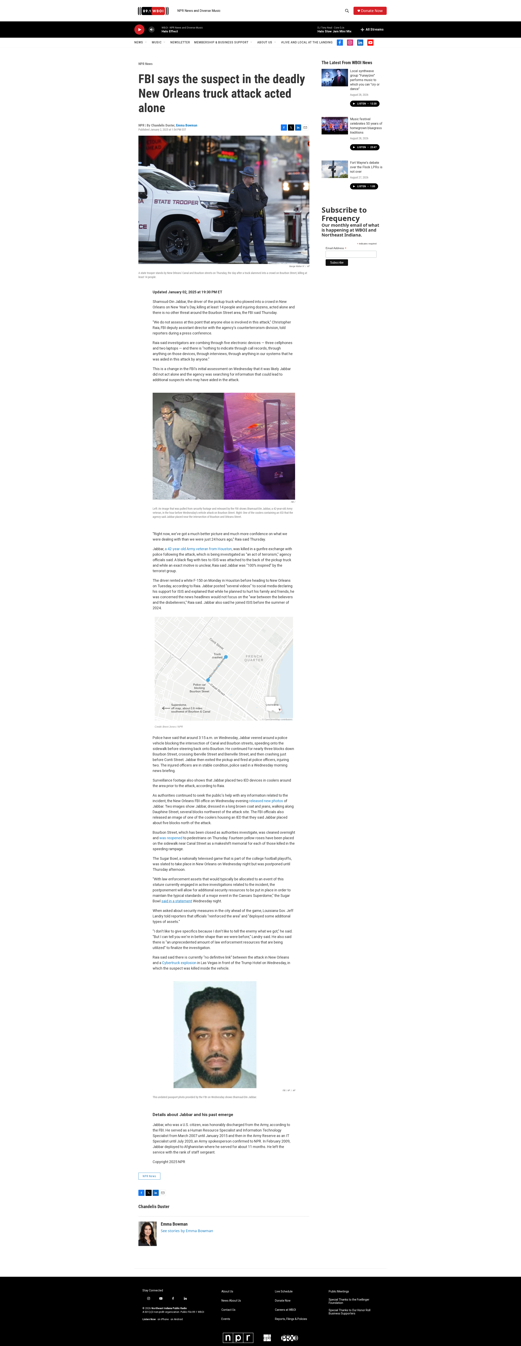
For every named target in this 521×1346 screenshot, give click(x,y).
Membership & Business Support (221, 42)
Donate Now (372, 11)
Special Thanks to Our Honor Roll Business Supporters (349, 1312)
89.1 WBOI (198, 1312)
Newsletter (180, 42)
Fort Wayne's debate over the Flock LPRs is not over (366, 167)
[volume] (151, 29)
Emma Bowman (186, 125)
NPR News (145, 64)
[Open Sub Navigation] (146, 42)
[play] (139, 29)
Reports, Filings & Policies (291, 1319)
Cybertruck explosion (179, 963)
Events (225, 1319)
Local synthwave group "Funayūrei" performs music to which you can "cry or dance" (365, 80)
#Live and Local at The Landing (307, 42)
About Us (264, 42)
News (138, 42)
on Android (177, 1319)
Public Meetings (339, 1291)
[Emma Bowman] (147, 1234)
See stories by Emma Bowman (187, 1230)
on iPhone (163, 1319)
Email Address (336, 248)
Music (157, 42)
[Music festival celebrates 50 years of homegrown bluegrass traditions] (335, 125)
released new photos (266, 801)
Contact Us (228, 1309)
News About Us (231, 1300)
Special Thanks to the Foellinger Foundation (349, 1301)
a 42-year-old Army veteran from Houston (198, 549)
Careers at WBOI (285, 1309)
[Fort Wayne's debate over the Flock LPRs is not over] (335, 169)
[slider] (158, 29)
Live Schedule (284, 1291)
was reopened (170, 838)
